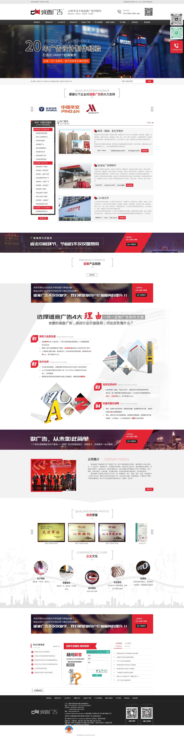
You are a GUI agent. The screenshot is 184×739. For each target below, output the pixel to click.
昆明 (91, 721)
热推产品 (67, 721)
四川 (96, 721)
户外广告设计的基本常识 (124, 680)
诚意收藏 (126, 2)
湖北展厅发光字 (40, 152)
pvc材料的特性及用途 (40, 668)
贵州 (99, 721)
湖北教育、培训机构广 (42, 185)
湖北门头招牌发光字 (42, 137)
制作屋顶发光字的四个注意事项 (125, 669)
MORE (149, 123)
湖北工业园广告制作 (42, 196)
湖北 (85, 721)
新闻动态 (135, 22)
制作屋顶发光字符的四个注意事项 (126, 665)
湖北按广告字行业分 (42, 163)
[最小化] (108, 652)
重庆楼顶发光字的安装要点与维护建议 (127, 653)
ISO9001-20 (122, 543)
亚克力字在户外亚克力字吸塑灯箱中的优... (46, 664)
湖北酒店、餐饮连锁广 (42, 170)
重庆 (79, 721)
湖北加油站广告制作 (42, 193)
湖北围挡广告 (40, 144)
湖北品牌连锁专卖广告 (42, 178)
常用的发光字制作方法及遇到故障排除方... (46, 660)
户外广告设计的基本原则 (124, 661)
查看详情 (149, 489)
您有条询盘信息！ (147, 2)
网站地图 (132, 2)
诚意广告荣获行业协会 (61, 543)
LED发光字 (61, 22)
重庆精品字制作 (55, 81)
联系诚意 (147, 22)
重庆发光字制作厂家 (66, 81)
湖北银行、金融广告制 (42, 174)
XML (140, 2)
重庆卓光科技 (102, 718)
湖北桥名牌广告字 (41, 155)
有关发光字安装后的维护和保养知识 (44, 656)
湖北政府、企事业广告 (42, 181)
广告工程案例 (98, 22)
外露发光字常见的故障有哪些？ (125, 657)
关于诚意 (123, 22)
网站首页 (37, 22)
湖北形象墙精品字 (41, 148)
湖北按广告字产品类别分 (43, 207)
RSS (137, 2)
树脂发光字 (77, 698)
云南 (94, 721)
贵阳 (88, 721)
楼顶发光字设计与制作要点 (42, 652)
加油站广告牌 (85, 22)
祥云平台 (88, 718)
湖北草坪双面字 (40, 140)
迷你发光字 (73, 22)
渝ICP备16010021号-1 (71, 718)
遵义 (82, 721)
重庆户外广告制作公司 (43, 81)
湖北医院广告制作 (41, 189)
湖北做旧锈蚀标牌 (41, 159)
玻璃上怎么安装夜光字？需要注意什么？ (128, 676)
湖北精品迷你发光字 (42, 211)
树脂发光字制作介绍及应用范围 (43, 672)
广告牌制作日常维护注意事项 (125, 672)
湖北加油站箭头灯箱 (42, 204)
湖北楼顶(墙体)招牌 (41, 133)
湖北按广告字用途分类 (42, 129)
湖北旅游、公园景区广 (42, 200)
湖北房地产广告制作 (42, 166)
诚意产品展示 (110, 22)
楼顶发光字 (49, 22)
